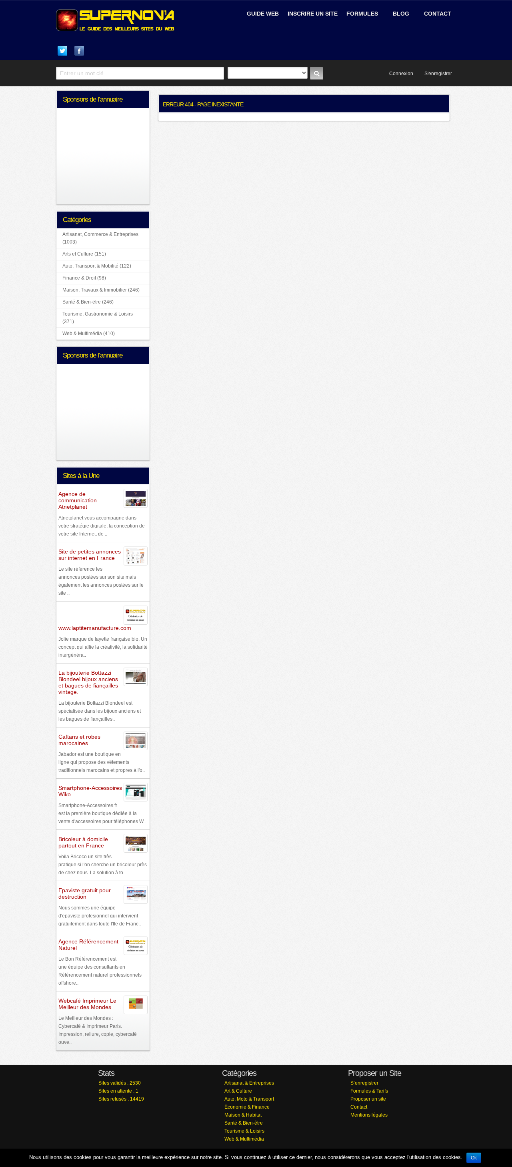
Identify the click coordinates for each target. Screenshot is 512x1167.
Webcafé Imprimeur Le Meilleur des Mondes (87, 1003)
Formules (362, 13)
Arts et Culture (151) (84, 254)
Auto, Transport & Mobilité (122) (96, 266)
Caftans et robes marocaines (79, 739)
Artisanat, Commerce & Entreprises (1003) (100, 238)
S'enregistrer (438, 73)
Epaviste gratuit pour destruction (84, 893)
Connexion (401, 73)
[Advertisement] (358, 42)
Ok (474, 1158)
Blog (401, 13)
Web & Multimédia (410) (88, 333)
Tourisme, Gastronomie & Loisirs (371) (97, 317)
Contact (437, 13)
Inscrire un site (313, 13)
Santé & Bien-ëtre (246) (88, 302)
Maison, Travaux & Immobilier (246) (101, 290)
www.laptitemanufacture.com (94, 628)
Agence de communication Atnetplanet (77, 500)
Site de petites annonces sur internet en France (89, 554)
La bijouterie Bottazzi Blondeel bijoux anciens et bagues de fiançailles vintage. (88, 682)
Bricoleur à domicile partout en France (83, 842)
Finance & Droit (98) (84, 278)
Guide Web (263, 13)
